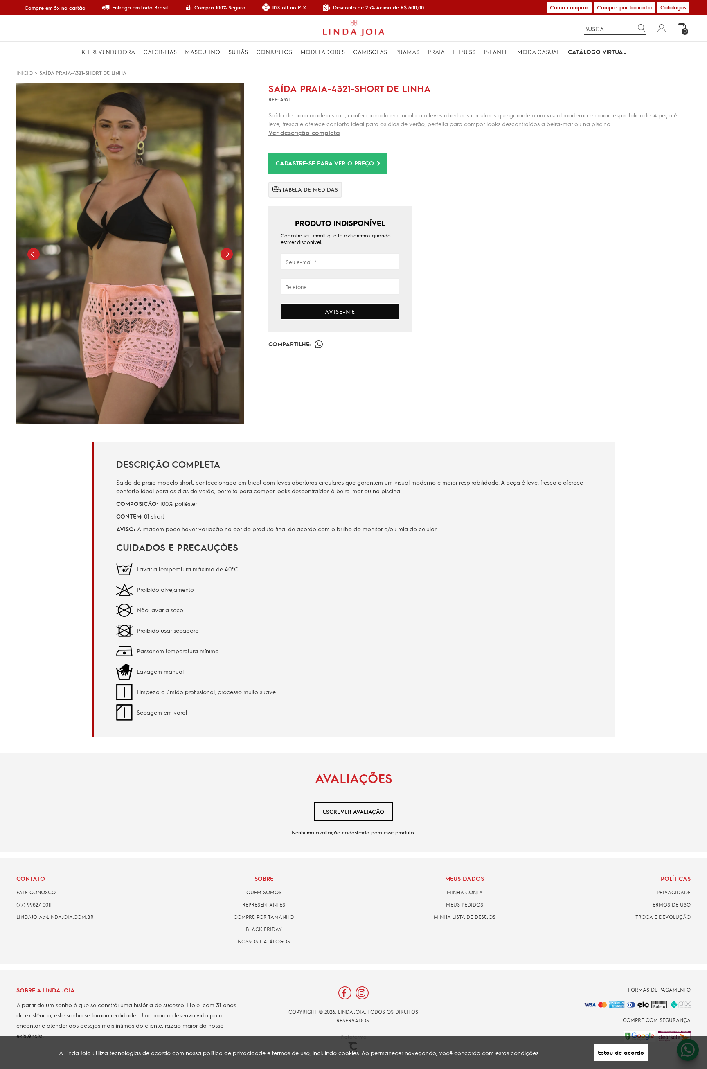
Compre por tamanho (624, 7)
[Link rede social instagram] (362, 992)
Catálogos (673, 7)
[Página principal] (353, 28)
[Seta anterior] (33, 254)
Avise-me (340, 311)
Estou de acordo (621, 1052)
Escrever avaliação (353, 811)
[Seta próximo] (227, 254)
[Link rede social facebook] (344, 992)
